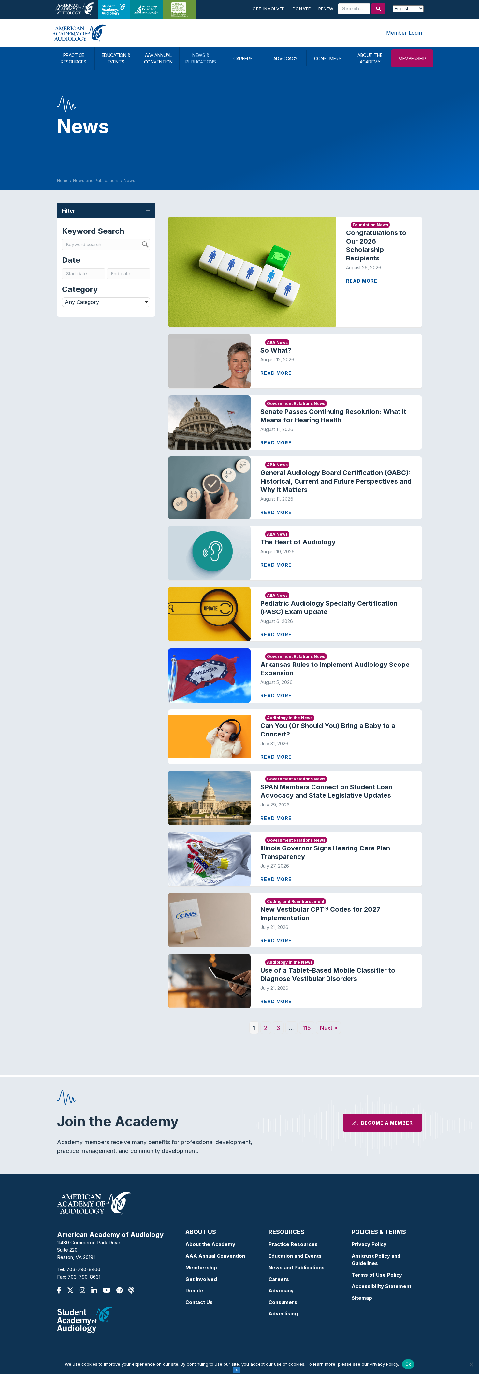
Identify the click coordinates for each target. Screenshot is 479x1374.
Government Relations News (296, 403)
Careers (279, 1279)
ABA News (277, 342)
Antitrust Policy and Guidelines (376, 1260)
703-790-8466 (83, 1269)
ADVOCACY (285, 58)
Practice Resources (293, 1244)
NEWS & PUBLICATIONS (200, 58)
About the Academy (210, 1244)
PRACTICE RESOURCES (73, 58)
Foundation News (370, 224)
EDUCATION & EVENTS (116, 58)
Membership (201, 1267)
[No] (471, 1364)
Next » (328, 1027)
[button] (106, 210)
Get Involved (269, 8)
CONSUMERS (327, 58)
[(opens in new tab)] (84, 1319)
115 (307, 1027)
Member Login (404, 32)
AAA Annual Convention (215, 1256)
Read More (361, 281)
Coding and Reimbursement (295, 901)
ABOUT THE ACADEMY (370, 58)
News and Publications (297, 1267)
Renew (326, 8)
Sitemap (362, 1298)
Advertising (283, 1314)
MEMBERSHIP (412, 58)
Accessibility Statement (381, 1286)
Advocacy (281, 1290)
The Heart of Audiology (303, 542)
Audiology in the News (289, 717)
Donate (302, 8)
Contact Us (199, 1302)
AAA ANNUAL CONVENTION (158, 58)
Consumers (283, 1302)
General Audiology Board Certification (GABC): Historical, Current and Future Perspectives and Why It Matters (336, 481)
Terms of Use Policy (377, 1275)
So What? (275, 350)
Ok (408, 1364)
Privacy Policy (369, 1244)
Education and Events (295, 1256)
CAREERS (243, 58)
